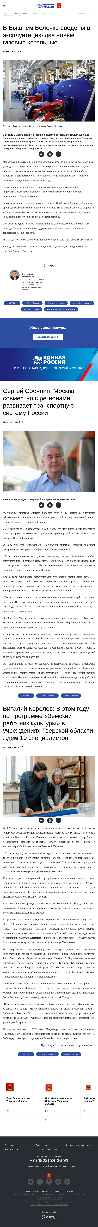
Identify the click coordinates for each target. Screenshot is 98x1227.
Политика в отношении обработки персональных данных (49, 1202)
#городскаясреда (31, 309)
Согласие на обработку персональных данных (49, 1204)
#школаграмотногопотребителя (61, 309)
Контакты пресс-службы (47, 1149)
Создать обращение (48, 337)
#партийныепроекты (82, 303)
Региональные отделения (78, 1145)
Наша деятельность (21, 13)
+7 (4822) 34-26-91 (49, 1160)
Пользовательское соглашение (49, 1197)
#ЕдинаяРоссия (71, 1054)
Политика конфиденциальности (49, 1200)
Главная (6, 13)
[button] (45, 1119)
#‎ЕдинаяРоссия (32, 303)
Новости (36, 13)
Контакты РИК (11, 1149)
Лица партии (41, 1145)
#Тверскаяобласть (47, 696)
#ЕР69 (12, 303)
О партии (9, 1145)
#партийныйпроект (56, 303)
